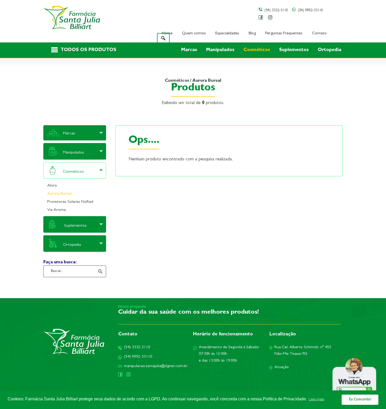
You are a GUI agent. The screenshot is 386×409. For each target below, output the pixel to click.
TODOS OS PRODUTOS (88, 50)
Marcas (189, 50)
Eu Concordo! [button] (360, 399)
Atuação (281, 367)
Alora (52, 186)
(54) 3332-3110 (276, 10)
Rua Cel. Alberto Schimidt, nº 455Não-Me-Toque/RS (302, 350)
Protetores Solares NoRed (70, 202)
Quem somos (194, 33)
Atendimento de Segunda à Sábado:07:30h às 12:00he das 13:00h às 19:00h (229, 354)
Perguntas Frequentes (283, 33)
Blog (252, 33)
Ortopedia (329, 50)
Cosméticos (257, 50)
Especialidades (227, 33)
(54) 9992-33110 (310, 10)
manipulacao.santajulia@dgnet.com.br (155, 366)
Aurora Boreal (59, 194)
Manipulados (221, 50)
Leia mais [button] (316, 399)
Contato (319, 33)
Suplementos (294, 50)
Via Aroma (56, 210)
